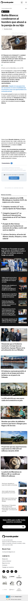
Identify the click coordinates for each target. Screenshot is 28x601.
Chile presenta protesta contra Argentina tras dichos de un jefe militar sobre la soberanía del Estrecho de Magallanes (9, 312)
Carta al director (6, 561)
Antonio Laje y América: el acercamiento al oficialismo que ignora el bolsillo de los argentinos (9, 287)
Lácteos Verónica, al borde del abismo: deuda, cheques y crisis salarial (15, 236)
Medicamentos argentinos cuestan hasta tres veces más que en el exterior (9, 295)
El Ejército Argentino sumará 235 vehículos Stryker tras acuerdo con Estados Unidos (9, 303)
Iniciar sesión (14, 178)
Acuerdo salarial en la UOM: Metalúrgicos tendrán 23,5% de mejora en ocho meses (14, 200)
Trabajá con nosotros (8, 567)
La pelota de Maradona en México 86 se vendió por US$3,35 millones (11, 474)
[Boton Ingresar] (22, 2)
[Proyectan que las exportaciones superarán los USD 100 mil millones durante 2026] (14, 437)
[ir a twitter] (3, 571)
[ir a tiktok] (16, 571)
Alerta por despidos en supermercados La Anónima (9, 484)
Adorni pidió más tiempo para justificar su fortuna (8, 492)
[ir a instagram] (11, 571)
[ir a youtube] (7, 571)
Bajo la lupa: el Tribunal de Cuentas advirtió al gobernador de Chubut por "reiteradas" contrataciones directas (9, 508)
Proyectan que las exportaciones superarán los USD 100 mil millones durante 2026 (14, 449)
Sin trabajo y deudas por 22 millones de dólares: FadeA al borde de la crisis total (9, 320)
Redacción (5, 559)
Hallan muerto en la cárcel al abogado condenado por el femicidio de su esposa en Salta (9, 280)
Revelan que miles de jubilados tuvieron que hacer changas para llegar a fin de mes (14, 423)
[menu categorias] (26, 2)
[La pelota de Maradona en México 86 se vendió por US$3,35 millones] (14, 462)
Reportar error (6, 563)
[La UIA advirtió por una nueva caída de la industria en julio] (14, 389)
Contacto (4, 565)
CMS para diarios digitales (16, 599)
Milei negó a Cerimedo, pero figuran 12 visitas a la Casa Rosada (9, 499)
